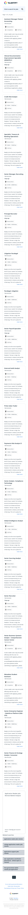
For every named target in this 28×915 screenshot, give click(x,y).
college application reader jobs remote (13, 845)
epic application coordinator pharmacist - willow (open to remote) (12, 860)
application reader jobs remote (13, 839)
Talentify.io (15, 898)
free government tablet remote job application (11, 868)
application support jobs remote (11, 852)
